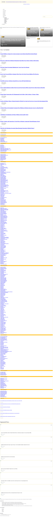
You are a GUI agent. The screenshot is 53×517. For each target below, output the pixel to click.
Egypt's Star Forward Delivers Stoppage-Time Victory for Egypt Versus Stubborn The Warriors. (19, 74)
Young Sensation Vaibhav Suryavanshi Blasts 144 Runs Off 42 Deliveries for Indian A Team (32, 32)
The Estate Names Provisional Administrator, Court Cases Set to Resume (14, 67)
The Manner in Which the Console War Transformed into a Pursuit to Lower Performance (12, 502)
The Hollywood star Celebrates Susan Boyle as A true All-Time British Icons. (15, 80)
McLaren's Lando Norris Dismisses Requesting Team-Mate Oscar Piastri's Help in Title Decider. (19, 60)
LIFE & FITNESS (6, 18)
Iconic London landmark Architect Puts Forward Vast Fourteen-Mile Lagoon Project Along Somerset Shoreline (22, 87)
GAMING (5, 17)
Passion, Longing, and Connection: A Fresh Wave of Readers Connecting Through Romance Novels (20, 121)
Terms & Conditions (5, 515)
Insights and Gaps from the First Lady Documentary (8, 456)
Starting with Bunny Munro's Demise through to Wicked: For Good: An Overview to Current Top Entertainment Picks (24, 101)
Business (3, 509)
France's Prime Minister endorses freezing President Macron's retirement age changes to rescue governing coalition (11, 400)
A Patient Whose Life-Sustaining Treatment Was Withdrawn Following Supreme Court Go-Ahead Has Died (21, 107)
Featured (3, 511)
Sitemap (8, 515)
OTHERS (5, 20)
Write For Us (1, 515)
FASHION (4, 14)
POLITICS (5, 21)
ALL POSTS (4, 10)
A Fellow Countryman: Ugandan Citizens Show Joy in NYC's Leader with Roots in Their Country (12, 504)
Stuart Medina (5, 44)
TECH (5, 22)
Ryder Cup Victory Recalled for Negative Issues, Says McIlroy (9, 468)
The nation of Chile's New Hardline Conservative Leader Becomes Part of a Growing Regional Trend (14, 480)
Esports (2, 510)
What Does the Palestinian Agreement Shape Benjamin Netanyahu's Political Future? (17, 128)
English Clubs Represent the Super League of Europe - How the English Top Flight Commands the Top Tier (15, 444)
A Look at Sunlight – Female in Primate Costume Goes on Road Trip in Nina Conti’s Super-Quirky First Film (14, 503)
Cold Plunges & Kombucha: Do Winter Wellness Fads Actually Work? (14, 114)
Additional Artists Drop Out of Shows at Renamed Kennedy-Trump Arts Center (7, 416)
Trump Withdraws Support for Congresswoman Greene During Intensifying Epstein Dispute (18, 53)
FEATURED (4, 15)
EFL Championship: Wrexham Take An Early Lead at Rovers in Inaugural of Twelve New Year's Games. (13, 41)
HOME (4, 9)
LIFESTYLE (6, 19)
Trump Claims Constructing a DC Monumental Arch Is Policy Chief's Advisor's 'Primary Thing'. (19, 94)
